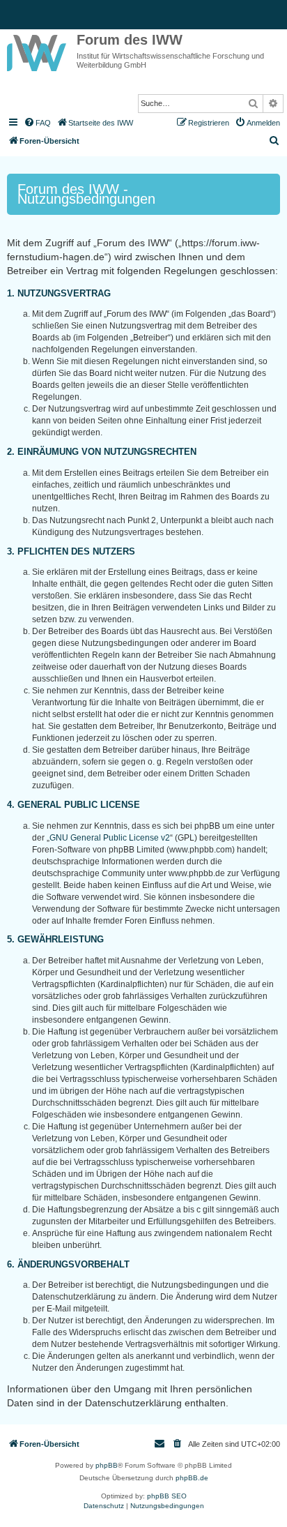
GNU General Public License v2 (109, 838)
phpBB (106, 1465)
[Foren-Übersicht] (38, 50)
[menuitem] (37, 122)
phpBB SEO (167, 1496)
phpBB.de (192, 1478)
